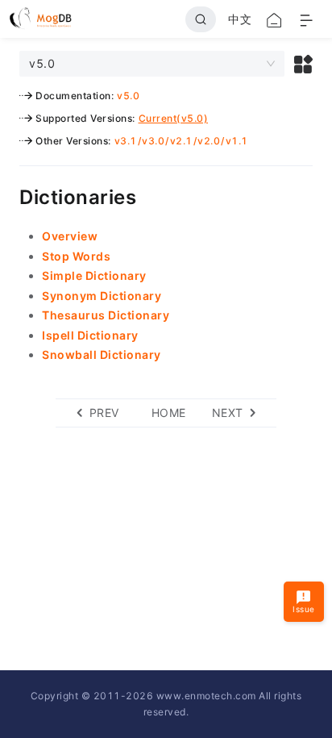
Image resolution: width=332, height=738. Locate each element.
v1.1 (237, 141)
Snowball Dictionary (101, 354)
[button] (303, 63)
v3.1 (125, 141)
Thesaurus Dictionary (105, 315)
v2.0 (208, 141)
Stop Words (76, 256)
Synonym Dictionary (101, 295)
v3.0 (153, 141)
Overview (70, 236)
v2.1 (181, 141)
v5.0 (128, 96)
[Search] (200, 19)
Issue (304, 609)
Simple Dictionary (94, 275)
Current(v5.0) (174, 118)
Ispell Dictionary (90, 335)
